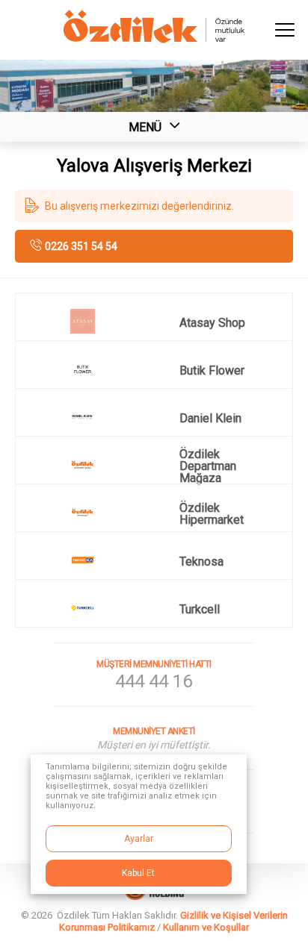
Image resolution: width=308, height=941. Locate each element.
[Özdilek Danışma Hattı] (154, 674)
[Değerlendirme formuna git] (154, 206)
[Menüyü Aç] (286, 30)
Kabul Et (138, 873)
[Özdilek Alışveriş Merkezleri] (154, 39)
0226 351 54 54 (81, 246)
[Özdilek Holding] (154, 896)
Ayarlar (138, 839)
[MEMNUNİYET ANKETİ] (154, 738)
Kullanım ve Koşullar (206, 927)
